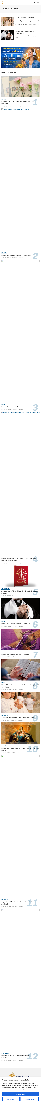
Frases (3, 404)
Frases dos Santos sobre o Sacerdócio (25, 32)
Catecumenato (5, 588)
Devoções (4, 99)
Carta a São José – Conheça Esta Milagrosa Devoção (17, 102)
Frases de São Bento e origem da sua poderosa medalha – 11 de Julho (18, 559)
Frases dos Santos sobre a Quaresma (15, 654)
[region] (20, 1090)
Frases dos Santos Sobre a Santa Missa (16, 255)
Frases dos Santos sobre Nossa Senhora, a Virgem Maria (20, 749)
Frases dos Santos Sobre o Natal (13, 407)
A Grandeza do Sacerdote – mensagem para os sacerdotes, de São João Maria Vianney (27, 20)
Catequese (4, 715)
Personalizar (10, 1099)
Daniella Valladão (24, 36)
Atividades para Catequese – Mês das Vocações (18, 717)
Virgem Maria (5, 1053)
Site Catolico (22, 24)
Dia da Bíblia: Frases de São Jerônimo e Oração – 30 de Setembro (20, 686)
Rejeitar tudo (29, 1099)
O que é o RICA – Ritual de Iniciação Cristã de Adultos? (17, 903)
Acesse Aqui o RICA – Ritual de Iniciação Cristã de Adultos (19, 592)
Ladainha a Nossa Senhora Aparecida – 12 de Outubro (17, 1057)
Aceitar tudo (20, 1094)
